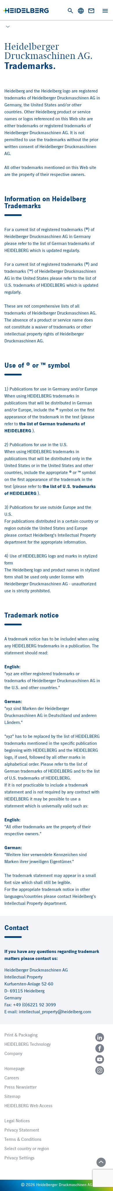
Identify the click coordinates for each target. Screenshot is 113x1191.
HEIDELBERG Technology (27, 1044)
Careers (11, 1078)
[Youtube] (99, 1059)
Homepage (14, 1069)
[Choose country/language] (80, 10)
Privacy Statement (21, 1130)
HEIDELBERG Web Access (28, 1106)
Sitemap (12, 1096)
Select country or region (26, 1149)
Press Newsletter (20, 1087)
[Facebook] (99, 1048)
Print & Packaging (20, 1035)
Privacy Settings (19, 1158)
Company (13, 1054)
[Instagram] (99, 1070)
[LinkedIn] (99, 1037)
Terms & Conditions (22, 1139)
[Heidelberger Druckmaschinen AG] (26, 10)
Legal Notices (17, 1121)
